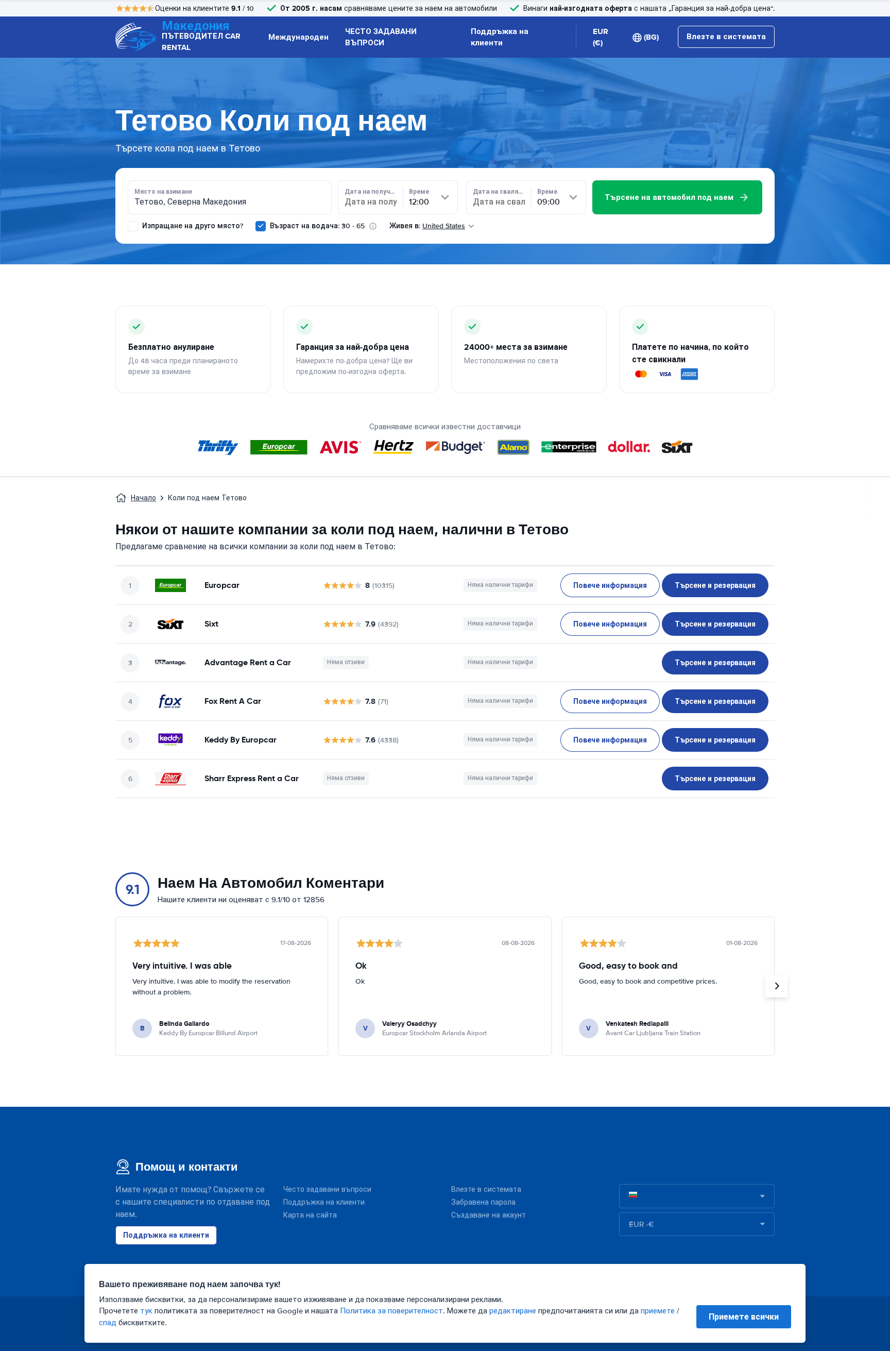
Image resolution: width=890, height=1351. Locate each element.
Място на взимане (163, 191)
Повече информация (610, 585)
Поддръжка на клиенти (499, 37)
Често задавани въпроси (327, 1189)
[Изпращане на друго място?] (133, 226)
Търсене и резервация (715, 585)
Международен (298, 37)
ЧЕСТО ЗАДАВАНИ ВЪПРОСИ (381, 37)
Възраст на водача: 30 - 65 (317, 226)
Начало (143, 498)
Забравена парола (483, 1202)
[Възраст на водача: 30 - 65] (260, 226)
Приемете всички (744, 1317)
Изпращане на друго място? (191, 226)
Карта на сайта (310, 1215)
